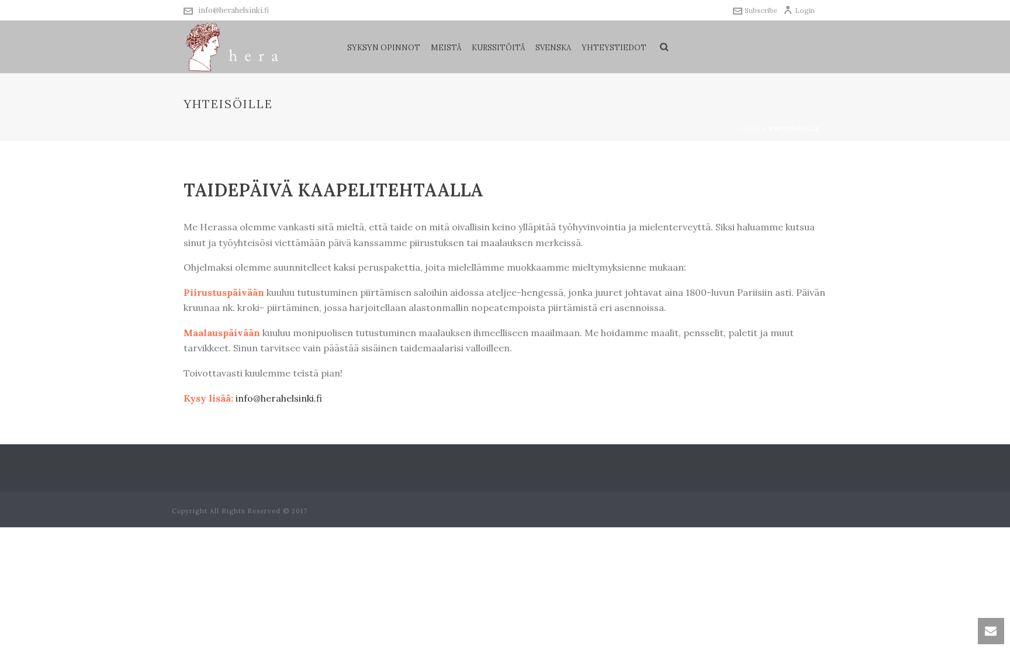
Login (805, 10)
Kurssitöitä (498, 48)
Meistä (446, 48)
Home (749, 129)
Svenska (553, 48)
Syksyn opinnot (383, 48)
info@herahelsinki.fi (233, 10)
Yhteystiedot (614, 48)
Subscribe (761, 10)
